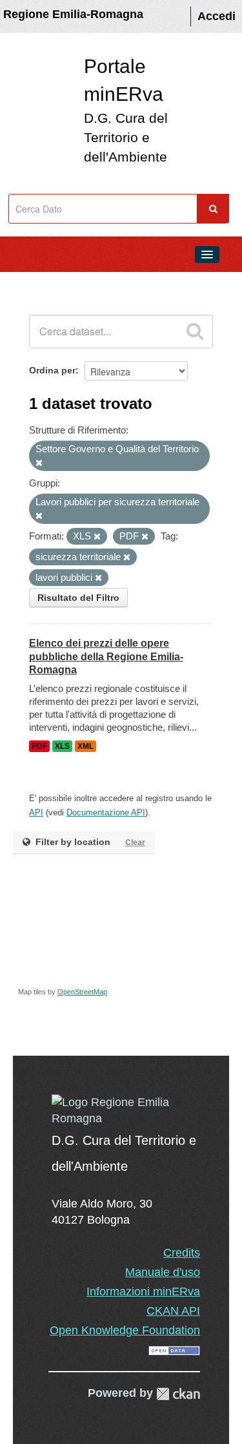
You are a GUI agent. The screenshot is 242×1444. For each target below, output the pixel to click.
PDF (39, 746)
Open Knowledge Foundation (125, 1330)
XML (85, 746)
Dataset (36, 284)
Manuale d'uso (162, 1272)
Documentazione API (105, 812)
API (36, 812)
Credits (181, 1252)
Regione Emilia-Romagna (73, 14)
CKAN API (173, 1310)
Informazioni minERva (143, 1291)
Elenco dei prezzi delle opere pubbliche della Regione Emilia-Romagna (106, 657)
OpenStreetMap (82, 992)
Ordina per (52, 370)
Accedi (216, 16)
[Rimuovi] (39, 463)
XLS (62, 746)
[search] (195, 331)
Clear (135, 842)
